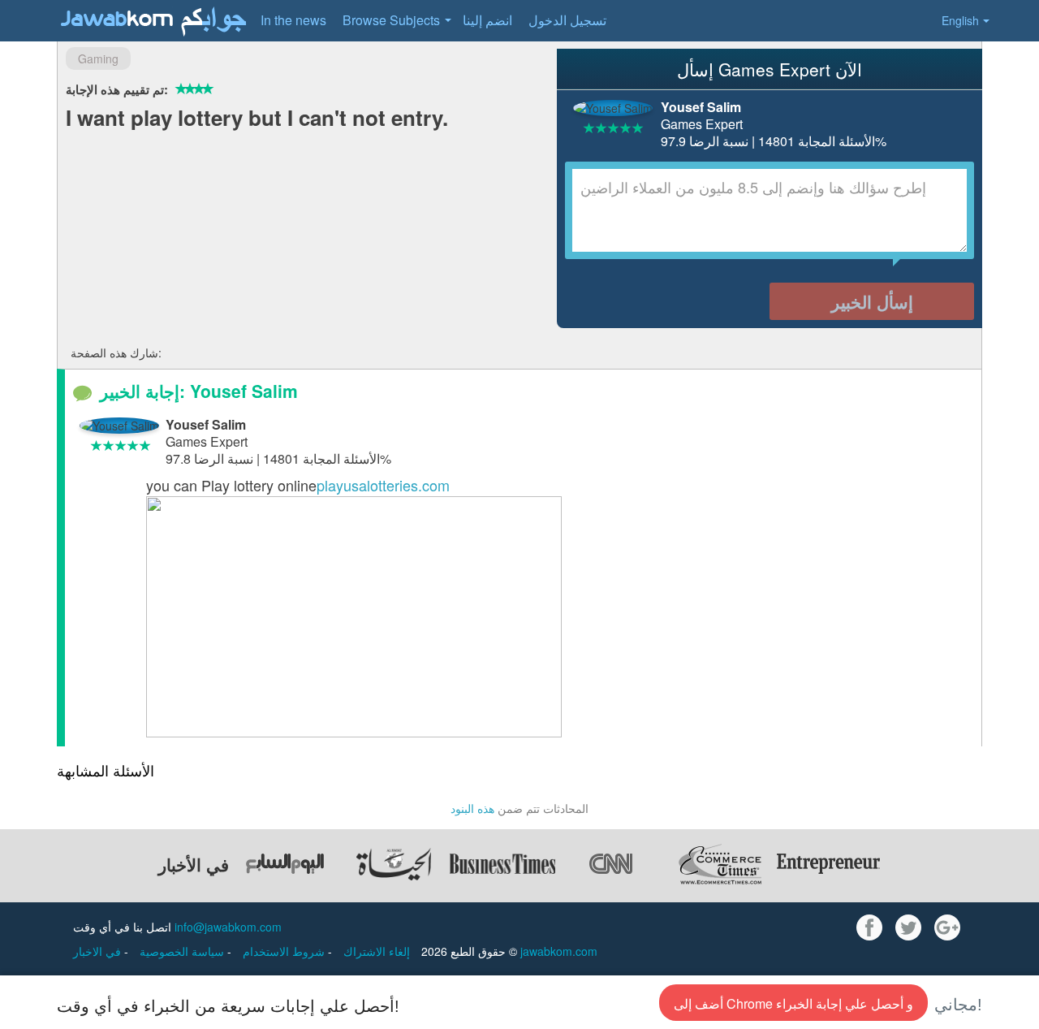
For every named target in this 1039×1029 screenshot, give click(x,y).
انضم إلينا (487, 20)
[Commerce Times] (720, 864)
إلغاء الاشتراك (376, 951)
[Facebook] (869, 927)
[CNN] (611, 864)
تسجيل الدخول (567, 20)
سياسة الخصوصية (183, 951)
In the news (293, 20)
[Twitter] (908, 927)
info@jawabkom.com (228, 927)
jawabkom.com (558, 951)
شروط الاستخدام (285, 951)
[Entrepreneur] (829, 864)
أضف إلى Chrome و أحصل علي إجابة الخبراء (793, 1003)
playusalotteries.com (383, 484)
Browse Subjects (391, 20)
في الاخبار (98, 951)
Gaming (98, 58)
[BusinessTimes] (502, 864)
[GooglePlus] (947, 927)
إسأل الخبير (872, 301)
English (960, 20)
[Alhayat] (393, 864)
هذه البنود (472, 808)
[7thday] (285, 864)
